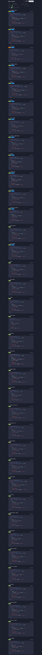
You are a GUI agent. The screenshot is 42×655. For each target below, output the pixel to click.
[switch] (12, 7)
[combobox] (15, 4)
